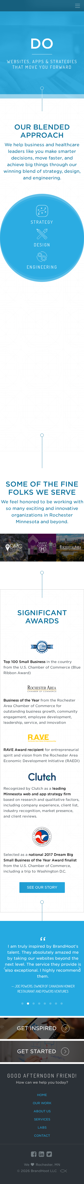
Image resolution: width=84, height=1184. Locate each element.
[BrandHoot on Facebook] (33, 1154)
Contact (42, 1135)
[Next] (79, 968)
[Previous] (4, 968)
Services (42, 1119)
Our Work (42, 1103)
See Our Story (42, 887)
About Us (42, 1111)
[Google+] (41, 1154)
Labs (42, 1127)
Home (42, 1095)
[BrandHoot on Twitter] (49, 1154)
